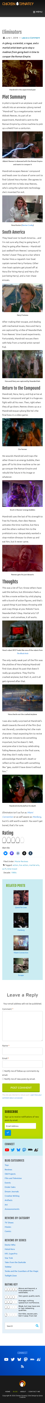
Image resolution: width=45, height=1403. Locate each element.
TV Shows (9, 1222)
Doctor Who (10, 1244)
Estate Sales (10, 1187)
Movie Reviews (21, 861)
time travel (12, 868)
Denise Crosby (27, 225)
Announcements (12, 1209)
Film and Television (13, 1178)
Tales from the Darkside (15, 1262)
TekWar (8, 1266)
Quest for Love (21, 907)
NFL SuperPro (11, 1253)
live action (23, 865)
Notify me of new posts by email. (19, 1078)
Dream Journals (12, 1191)
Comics (8, 1231)
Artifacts (8, 1200)
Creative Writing (12, 1195)
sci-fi (4, 868)
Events (8, 1182)
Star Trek (9, 1258)
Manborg (21, 930)
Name (5, 1045)
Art (6, 1204)
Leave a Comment (31, 38)
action (15, 865)
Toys (7, 1165)
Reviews (8, 1169)
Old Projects (10, 1173)
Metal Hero (10, 1249)
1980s (13, 872)
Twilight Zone (11, 1275)
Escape (21, 975)
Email (5, 1058)
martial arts (34, 865)
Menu (39, 12)
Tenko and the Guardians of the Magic (21, 1271)
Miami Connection (21, 952)
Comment (7, 1009)
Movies (8, 1227)
